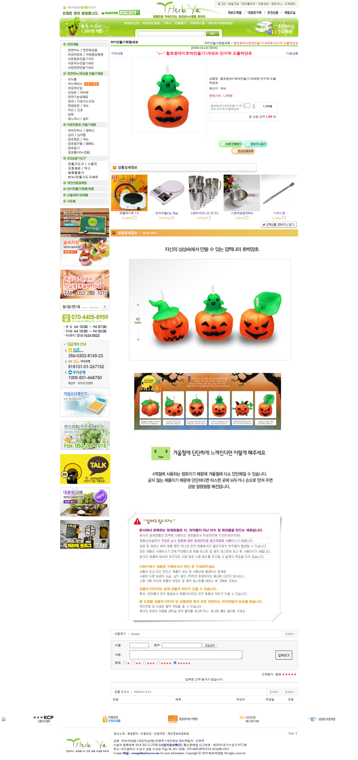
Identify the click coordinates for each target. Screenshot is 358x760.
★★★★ (166, 663)
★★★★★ (184, 663)
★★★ (151, 663)
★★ (138, 663)
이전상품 (117, 53)
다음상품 (292, 53)
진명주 (200, 740)
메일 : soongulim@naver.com (141, 753)
